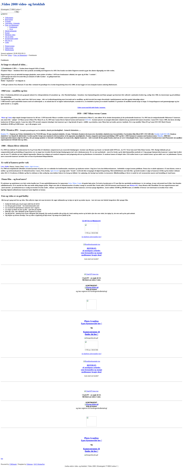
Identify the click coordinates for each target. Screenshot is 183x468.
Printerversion (9, 46)
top (2, 458)
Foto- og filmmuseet (12, 25)
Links (7, 42)
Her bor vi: (8, 40)
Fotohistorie (13, 27)
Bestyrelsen (9, 19)
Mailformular (9, 50)
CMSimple (13, 464)
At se (11, 29)
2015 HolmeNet (39, 464)
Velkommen (9, 18)
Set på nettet (9, 37)
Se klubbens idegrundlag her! (91, 237)
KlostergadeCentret (11, 38)
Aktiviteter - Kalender (12, 23)
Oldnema (29, 464)
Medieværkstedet (11, 31)
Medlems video (10, 35)
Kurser (7, 33)
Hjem (10, 55)
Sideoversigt (9, 48)
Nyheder (8, 21)
